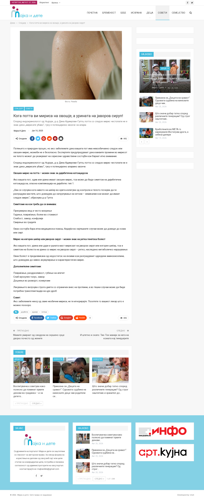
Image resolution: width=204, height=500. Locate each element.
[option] (165, 100)
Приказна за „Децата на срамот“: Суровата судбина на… (109, 451)
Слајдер (19, 109)
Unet (192, 495)
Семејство (178, 12)
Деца (149, 12)
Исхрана (136, 12)
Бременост (109, 12)
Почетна (92, 12)
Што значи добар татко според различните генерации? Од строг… (108, 466)
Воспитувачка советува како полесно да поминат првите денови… (107, 437)
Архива (54, 3)
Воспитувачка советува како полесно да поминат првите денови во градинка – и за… (165, 78)
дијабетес (24, 312)
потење (44, 312)
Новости (58, 359)
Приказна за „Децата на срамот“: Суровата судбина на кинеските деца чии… (172, 100)
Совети (162, 12)
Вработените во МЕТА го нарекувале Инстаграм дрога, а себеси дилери (171, 132)
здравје (35, 312)
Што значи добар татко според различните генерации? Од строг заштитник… (172, 116)
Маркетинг (44, 2)
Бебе (123, 12)
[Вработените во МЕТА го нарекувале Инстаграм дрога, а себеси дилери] (146, 133)
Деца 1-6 (18, 359)
